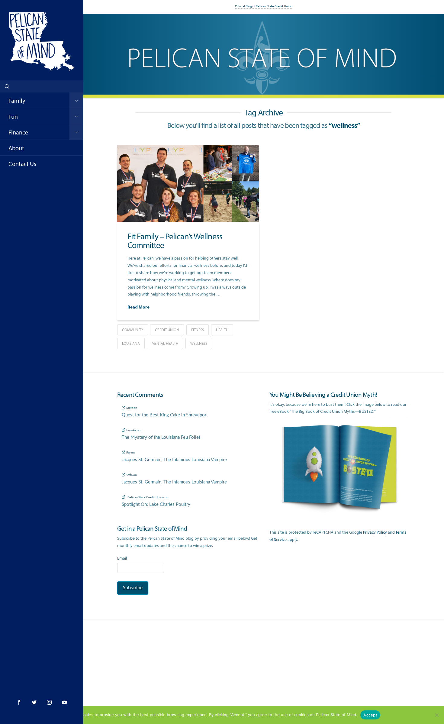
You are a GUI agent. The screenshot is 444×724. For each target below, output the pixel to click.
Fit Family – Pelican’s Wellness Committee (175, 240)
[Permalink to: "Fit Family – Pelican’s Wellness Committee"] (188, 183)
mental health (165, 343)
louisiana (131, 343)
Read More (138, 307)
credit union (167, 329)
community (132, 329)
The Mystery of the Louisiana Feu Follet (161, 437)
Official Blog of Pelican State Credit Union (263, 6)
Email (122, 558)
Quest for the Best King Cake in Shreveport (165, 415)
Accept (370, 715)
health (222, 329)
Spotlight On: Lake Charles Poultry (156, 504)
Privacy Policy (375, 532)
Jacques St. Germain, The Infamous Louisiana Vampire (174, 459)
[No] (436, 715)
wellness (198, 343)
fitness (197, 329)
